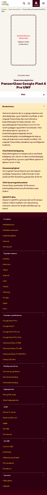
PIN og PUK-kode (9, 395)
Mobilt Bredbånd (9, 236)
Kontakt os (7, 469)
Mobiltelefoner (8, 225)
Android (6, 275)
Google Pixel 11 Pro (10, 321)
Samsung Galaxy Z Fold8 (12, 348)
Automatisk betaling (10, 382)
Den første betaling (10, 377)
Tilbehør (4, 9)
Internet (6, 241)
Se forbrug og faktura (11, 371)
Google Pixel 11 (8, 326)
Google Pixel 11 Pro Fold (12, 337)
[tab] (23, 106)
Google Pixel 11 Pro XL (11, 332)
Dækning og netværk (11, 457)
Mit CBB (6, 429)
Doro (5, 309)
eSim (5, 281)
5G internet (7, 434)
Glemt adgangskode (10, 400)
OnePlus (6, 259)
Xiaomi (5, 286)
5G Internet (7, 247)
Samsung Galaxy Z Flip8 (12, 343)
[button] (23, 106)
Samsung (6, 292)
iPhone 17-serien (9, 412)
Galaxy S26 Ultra (9, 359)
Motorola (6, 264)
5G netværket (8, 463)
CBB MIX (6, 486)
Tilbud (5, 270)
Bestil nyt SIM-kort (10, 418)
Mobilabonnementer (11, 230)
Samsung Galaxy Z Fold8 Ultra (14, 354)
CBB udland (7, 481)
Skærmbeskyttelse (15, 9)
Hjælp (5, 423)
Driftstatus (7, 452)
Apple (5, 303)
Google (6, 297)
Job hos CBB (8, 446)
